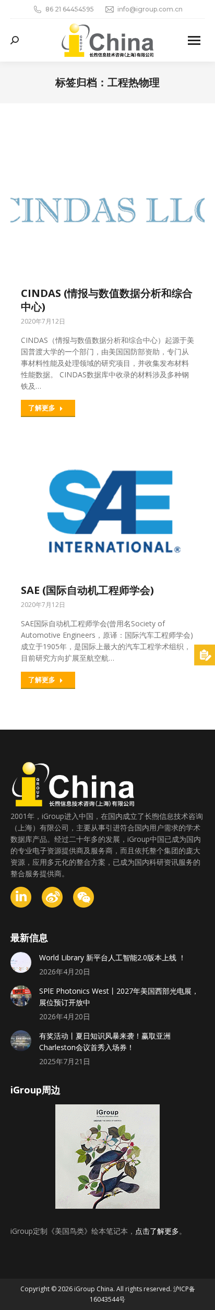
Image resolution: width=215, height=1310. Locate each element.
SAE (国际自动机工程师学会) (87, 590)
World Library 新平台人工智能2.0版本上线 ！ (112, 957)
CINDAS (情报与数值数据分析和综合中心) (107, 300)
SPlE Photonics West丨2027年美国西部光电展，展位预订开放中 (119, 996)
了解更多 (41, 407)
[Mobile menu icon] (194, 40)
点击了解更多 (157, 1231)
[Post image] (20, 962)
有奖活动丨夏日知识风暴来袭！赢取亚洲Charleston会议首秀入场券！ (105, 1041)
